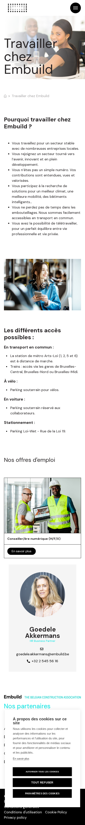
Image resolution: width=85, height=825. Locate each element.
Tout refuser (42, 782)
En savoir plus (21, 551)
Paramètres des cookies (42, 793)
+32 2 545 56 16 (45, 661)
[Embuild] (17, 8)
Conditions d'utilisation (23, 812)
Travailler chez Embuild (30, 96)
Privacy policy (15, 817)
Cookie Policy (56, 812)
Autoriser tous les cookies (42, 772)
